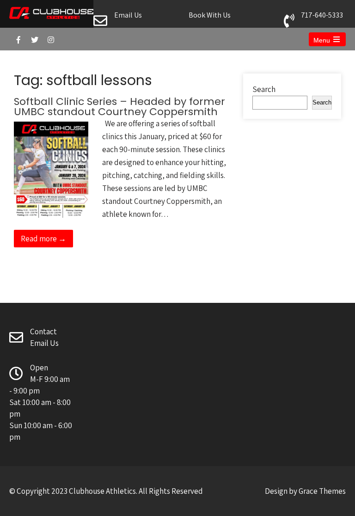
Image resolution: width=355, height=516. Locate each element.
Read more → (43, 238)
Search (263, 89)
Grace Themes (322, 491)
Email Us (128, 15)
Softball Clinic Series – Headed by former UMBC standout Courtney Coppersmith (119, 106)
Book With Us (210, 15)
